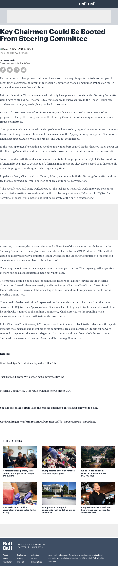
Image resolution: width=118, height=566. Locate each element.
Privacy (20, 558)
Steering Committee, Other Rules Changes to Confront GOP (35, 391)
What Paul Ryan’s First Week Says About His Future (29, 363)
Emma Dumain (9, 60)
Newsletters (8, 562)
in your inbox (67, 421)
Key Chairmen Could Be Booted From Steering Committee (52, 35)
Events (5, 558)
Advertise (35, 555)
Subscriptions (36, 562)
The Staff (20, 562)
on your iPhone (86, 421)
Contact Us (21, 555)
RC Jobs (34, 558)
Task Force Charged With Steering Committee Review (32, 377)
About (5, 555)
